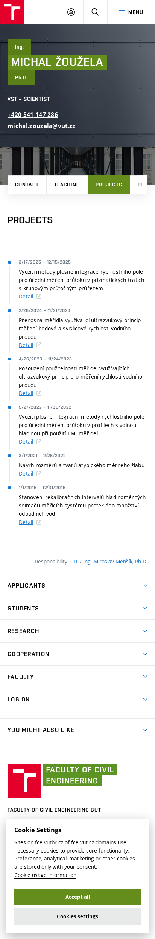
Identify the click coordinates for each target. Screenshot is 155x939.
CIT (75, 561)
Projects (109, 185)
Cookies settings (77, 916)
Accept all (77, 897)
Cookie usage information (45, 874)
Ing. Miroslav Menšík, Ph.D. (115, 561)
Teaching (67, 185)
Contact (27, 185)
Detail (26, 296)
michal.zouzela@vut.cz (42, 126)
